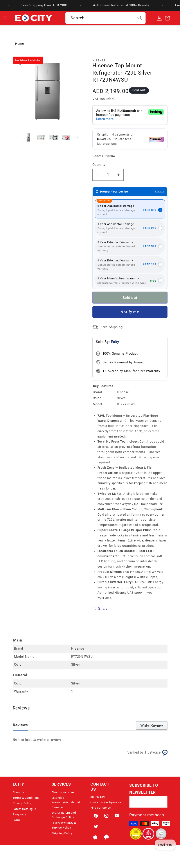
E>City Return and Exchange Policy (64, 815)
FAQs (16, 820)
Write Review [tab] (151, 725)
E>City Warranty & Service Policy (64, 825)
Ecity (115, 342)
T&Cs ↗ (159, 191)
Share (103, 608)
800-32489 (97, 797)
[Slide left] (17, 137)
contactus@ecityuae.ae (105, 802)
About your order (63, 792)
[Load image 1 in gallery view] (28, 137)
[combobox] (105, 18)
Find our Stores (100, 807)
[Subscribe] (161, 802)
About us (19, 792)
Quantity (98, 165)
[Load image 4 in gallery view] (66, 137)
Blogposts (20, 814)
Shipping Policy (62, 833)
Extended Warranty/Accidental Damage (66, 802)
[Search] (139, 18)
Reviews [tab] (20, 725)
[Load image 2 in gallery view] (41, 137)
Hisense (98, 60)
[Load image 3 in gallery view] (53, 137)
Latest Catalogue (24, 809)
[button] (32, 785)
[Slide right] (77, 137)
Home (19, 43)
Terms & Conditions (26, 797)
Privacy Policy (22, 803)
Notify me (130, 312)
